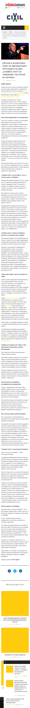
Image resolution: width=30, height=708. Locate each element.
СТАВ (3, 80)
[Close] (5, 662)
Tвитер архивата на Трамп (12, 298)
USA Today (8, 305)
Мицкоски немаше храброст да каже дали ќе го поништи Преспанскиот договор (20, 670)
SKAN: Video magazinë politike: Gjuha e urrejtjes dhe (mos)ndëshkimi (15, 700)
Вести (10, 624)
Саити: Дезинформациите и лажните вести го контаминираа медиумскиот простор (15, 620)
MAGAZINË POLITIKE (10, 704)
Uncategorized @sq (18, 675)
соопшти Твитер (6, 340)
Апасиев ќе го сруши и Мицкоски (15, 655)
